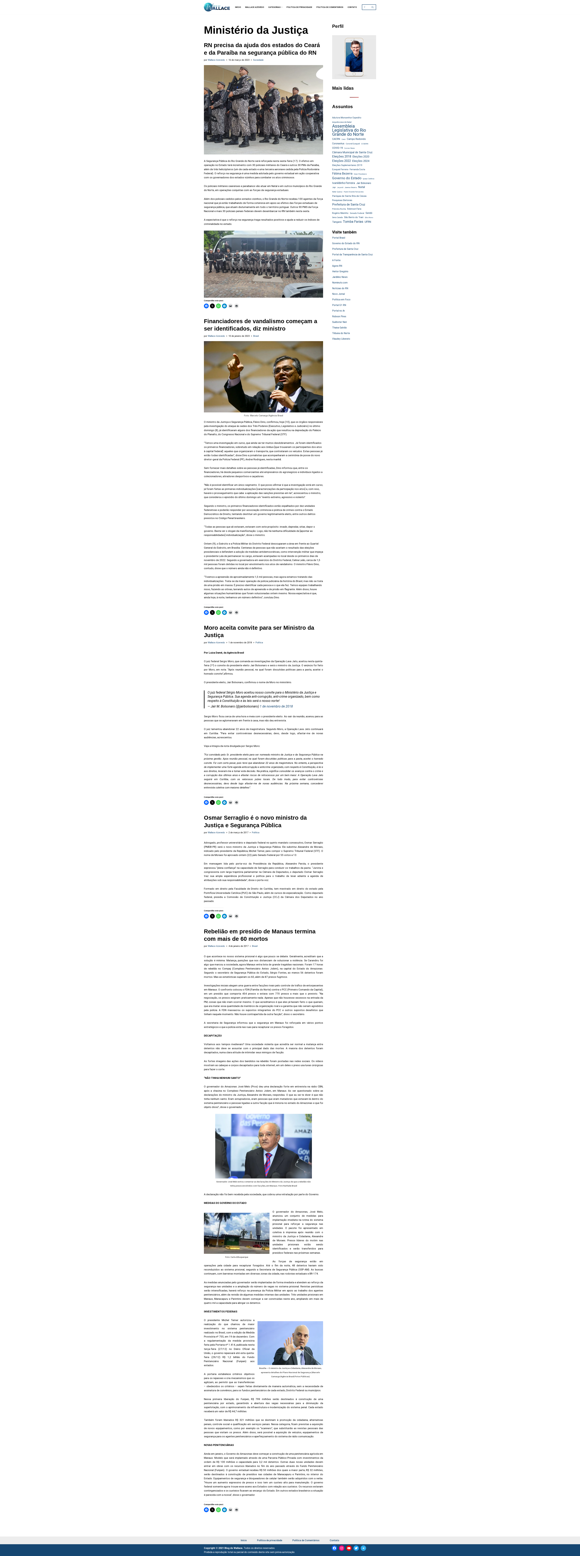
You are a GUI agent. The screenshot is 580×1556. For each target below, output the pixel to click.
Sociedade (258, 60)
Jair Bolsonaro (363, 183)
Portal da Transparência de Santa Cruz (352, 254)
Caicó (343, 139)
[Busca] (372, 7)
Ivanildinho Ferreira (343, 183)
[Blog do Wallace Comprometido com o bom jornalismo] (217, 7)
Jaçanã (340, 187)
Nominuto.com (340, 282)
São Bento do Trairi (353, 217)
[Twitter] (356, 1548)
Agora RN (337, 265)
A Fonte (336, 260)
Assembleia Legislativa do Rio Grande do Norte (349, 130)
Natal (361, 187)
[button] (281, 7)
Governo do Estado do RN (345, 243)
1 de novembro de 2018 (276, 706)
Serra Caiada (337, 217)
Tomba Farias (353, 221)
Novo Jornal (338, 294)
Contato (352, 7)
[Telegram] (363, 1548)
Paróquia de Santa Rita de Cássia (349, 196)
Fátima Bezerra (342, 173)
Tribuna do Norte (341, 333)
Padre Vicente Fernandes (354, 192)
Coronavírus (338, 143)
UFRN (368, 221)
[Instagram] (341, 1548)
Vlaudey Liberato (341, 338)
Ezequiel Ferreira (340, 169)
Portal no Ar (338, 310)
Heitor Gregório (340, 271)
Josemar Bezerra (351, 187)
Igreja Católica (368, 179)
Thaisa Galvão (339, 327)
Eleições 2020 (361, 156)
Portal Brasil (338, 237)
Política (259, 642)
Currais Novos (349, 148)
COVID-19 (337, 147)
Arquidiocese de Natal (341, 122)
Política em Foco (341, 299)
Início (238, 7)
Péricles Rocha (339, 209)
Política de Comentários (329, 7)
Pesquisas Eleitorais (342, 200)
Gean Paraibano (360, 174)
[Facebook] (334, 1548)
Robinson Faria (354, 209)
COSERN (364, 144)
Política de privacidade (299, 7)
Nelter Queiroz (337, 192)
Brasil (256, 336)
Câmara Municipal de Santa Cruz (352, 152)
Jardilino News (340, 277)
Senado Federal (357, 213)
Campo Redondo (356, 138)
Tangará (337, 221)
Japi (334, 187)
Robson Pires (339, 316)
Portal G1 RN (339, 305)
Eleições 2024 (360, 160)
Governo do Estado (346, 178)
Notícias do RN (340, 288)
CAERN (336, 139)
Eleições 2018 (341, 156)
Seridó (369, 213)
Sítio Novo (369, 217)
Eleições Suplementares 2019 (347, 165)
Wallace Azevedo (254, 7)
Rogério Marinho (340, 213)
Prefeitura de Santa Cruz (348, 204)
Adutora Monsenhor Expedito (346, 117)
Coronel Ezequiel (353, 144)
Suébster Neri (339, 322)
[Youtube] (349, 1548)
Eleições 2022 (341, 161)
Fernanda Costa (357, 169)
